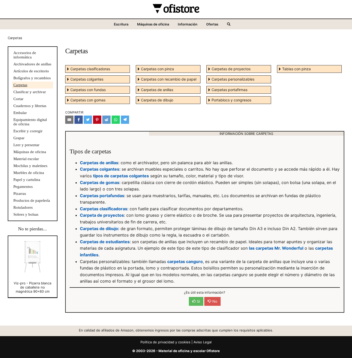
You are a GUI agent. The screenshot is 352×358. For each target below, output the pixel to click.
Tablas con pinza (296, 69)
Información (187, 24)
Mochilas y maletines (30, 166)
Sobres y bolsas (25, 214)
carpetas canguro (185, 261)
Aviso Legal (203, 342)
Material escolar (26, 159)
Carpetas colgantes (86, 79)
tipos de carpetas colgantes (121, 175)
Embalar (20, 113)
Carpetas (20, 85)
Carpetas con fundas (88, 90)
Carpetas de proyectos (231, 69)
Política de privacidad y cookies (165, 342)
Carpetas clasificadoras (90, 69)
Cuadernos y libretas (29, 106)
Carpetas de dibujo (157, 100)
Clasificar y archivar (29, 92)
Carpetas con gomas (87, 100)
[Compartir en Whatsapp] (116, 120)
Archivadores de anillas (32, 64)
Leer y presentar (26, 145)
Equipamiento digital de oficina (30, 122)
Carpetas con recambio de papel (168, 79)
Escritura (121, 24)
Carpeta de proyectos (102, 215)
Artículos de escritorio (31, 71)
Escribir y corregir (28, 131)
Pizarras (19, 193)
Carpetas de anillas (157, 90)
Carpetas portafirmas (229, 90)
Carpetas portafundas (102, 195)
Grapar (18, 138)
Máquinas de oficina (153, 24)
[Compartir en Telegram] (125, 120)
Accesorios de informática (24, 55)
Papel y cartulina (26, 180)
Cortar (18, 99)
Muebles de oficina (28, 173)
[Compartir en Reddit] (106, 120)
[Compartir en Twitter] (88, 120)
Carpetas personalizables (233, 79)
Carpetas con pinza (157, 69)
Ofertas (212, 24)
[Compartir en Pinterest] (97, 120)
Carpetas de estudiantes (105, 241)
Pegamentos (23, 187)
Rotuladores (23, 207)
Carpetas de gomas (99, 182)
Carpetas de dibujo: (99, 228)
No (214, 301)
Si (198, 301)
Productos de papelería (31, 200)
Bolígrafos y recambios (32, 78)
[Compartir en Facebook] (78, 120)
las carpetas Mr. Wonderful (276, 248)
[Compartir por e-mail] (69, 120)
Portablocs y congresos (231, 100)
